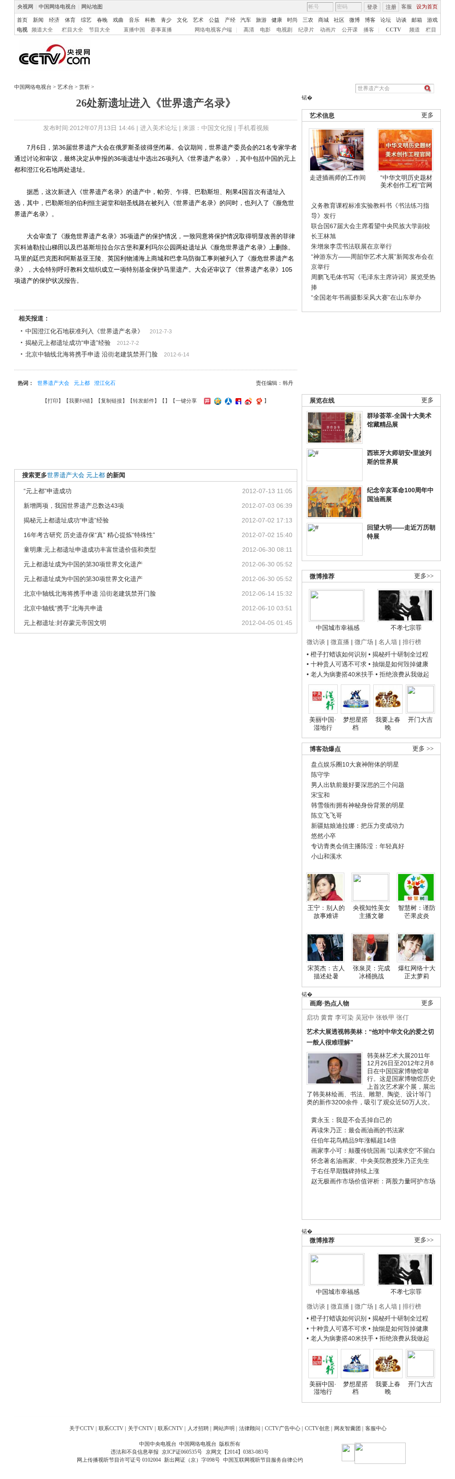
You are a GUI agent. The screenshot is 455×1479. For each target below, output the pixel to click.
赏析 (84, 87)
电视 (22, 30)
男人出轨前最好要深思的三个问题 (357, 784)
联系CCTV (111, 1428)
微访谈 (316, 641)
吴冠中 (364, 1017)
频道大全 (42, 30)
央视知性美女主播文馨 (371, 911)
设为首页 (427, 7)
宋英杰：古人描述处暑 (326, 972)
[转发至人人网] (227, 401)
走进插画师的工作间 (338, 177)
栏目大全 (72, 30)
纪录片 (306, 30)
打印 (53, 401)
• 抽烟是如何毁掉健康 (398, 664)
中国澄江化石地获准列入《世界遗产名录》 (84, 331)
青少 (166, 20)
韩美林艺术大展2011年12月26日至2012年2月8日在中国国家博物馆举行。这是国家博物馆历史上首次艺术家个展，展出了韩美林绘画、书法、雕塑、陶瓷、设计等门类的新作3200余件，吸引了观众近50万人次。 (371, 1079)
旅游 (261, 20)
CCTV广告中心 (282, 1428)
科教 (150, 20)
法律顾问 (249, 1428)
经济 (54, 20)
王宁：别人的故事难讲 (326, 911)
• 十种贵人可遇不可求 (337, 664)
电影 (265, 30)
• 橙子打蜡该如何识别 (337, 654)
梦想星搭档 (355, 723)
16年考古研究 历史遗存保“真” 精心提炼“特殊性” (89, 534)
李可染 (344, 1017)
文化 (182, 20)
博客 (370, 20)
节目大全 (99, 30)
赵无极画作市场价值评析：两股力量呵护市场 (373, 1181)
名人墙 (388, 641)
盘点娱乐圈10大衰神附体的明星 (355, 764)
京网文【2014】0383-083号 (237, 1452)
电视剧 (284, 30)
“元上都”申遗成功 (48, 490)
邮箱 (416, 20)
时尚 (292, 20)
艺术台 (65, 87)
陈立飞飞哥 (326, 815)
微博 (354, 20)
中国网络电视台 (57, 7)
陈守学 (320, 774)
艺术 (198, 20)
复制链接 (111, 401)
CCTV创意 (317, 1428)
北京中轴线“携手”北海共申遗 (63, 608)
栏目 (431, 30)
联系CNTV (170, 1428)
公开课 (350, 30)
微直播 (340, 641)
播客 (368, 30)
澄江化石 (105, 383)
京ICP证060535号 (182, 1452)
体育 (70, 20)
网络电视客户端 (213, 30)
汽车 (245, 20)
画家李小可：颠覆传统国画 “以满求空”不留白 (373, 1150)
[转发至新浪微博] (247, 401)
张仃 (402, 1017)
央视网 (25, 7)
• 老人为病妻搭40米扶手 (340, 674)
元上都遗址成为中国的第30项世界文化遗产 (83, 564)
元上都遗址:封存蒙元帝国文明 (65, 622)
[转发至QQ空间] (216, 401)
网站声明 (224, 1428)
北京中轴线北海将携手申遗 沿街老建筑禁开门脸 (91, 354)
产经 (230, 20)
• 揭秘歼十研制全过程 (398, 654)
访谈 (401, 20)
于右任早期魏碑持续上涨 (345, 1170)
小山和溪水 (326, 856)
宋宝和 (320, 795)
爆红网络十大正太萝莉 (416, 972)
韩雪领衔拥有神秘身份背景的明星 (357, 805)
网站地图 (92, 7)
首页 (22, 20)
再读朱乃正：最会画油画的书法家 (357, 1130)
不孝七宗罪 (406, 627)
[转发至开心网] (206, 401)
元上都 (82, 383)
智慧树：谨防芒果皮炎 (416, 911)
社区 (339, 20)
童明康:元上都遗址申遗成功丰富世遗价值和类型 (90, 549)
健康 (276, 20)
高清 (248, 30)
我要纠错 (79, 401)
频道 (414, 30)
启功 (313, 1017)
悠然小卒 (323, 835)
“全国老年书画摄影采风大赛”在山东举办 (366, 297)
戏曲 (118, 20)
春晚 (102, 20)
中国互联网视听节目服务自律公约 (263, 1460)
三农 (308, 20)
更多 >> (423, 748)
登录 (372, 7)
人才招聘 (198, 1428)
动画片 (328, 30)
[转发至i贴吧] (237, 401)
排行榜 (412, 641)
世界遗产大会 (53, 383)
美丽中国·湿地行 (322, 723)
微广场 (364, 641)
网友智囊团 (347, 1428)
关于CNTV (140, 1428)
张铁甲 (385, 1017)
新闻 (38, 20)
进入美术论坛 (158, 127)
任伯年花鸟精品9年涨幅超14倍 (353, 1140)
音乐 (134, 20)
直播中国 (134, 30)
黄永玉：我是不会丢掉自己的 (351, 1119)
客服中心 (376, 1428)
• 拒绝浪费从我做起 (402, 674)
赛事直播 (161, 30)
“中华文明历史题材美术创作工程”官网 (406, 181)
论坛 (385, 20)
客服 (406, 7)
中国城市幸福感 (337, 627)
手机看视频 (253, 127)
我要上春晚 (387, 723)
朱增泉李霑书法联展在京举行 (351, 246)
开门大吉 (420, 719)
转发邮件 (143, 401)
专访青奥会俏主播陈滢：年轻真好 (357, 846)
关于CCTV (81, 1428)
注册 (391, 7)
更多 (427, 115)
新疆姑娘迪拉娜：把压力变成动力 (357, 825)
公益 (214, 20)
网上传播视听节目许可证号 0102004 (119, 1460)
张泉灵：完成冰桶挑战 (371, 972)
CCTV (393, 30)
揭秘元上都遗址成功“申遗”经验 (68, 342)
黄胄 (327, 1017)
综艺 (86, 20)
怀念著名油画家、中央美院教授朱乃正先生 (370, 1160)
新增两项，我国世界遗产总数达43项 (74, 505)
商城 (323, 20)
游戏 (432, 20)
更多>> (424, 576)
